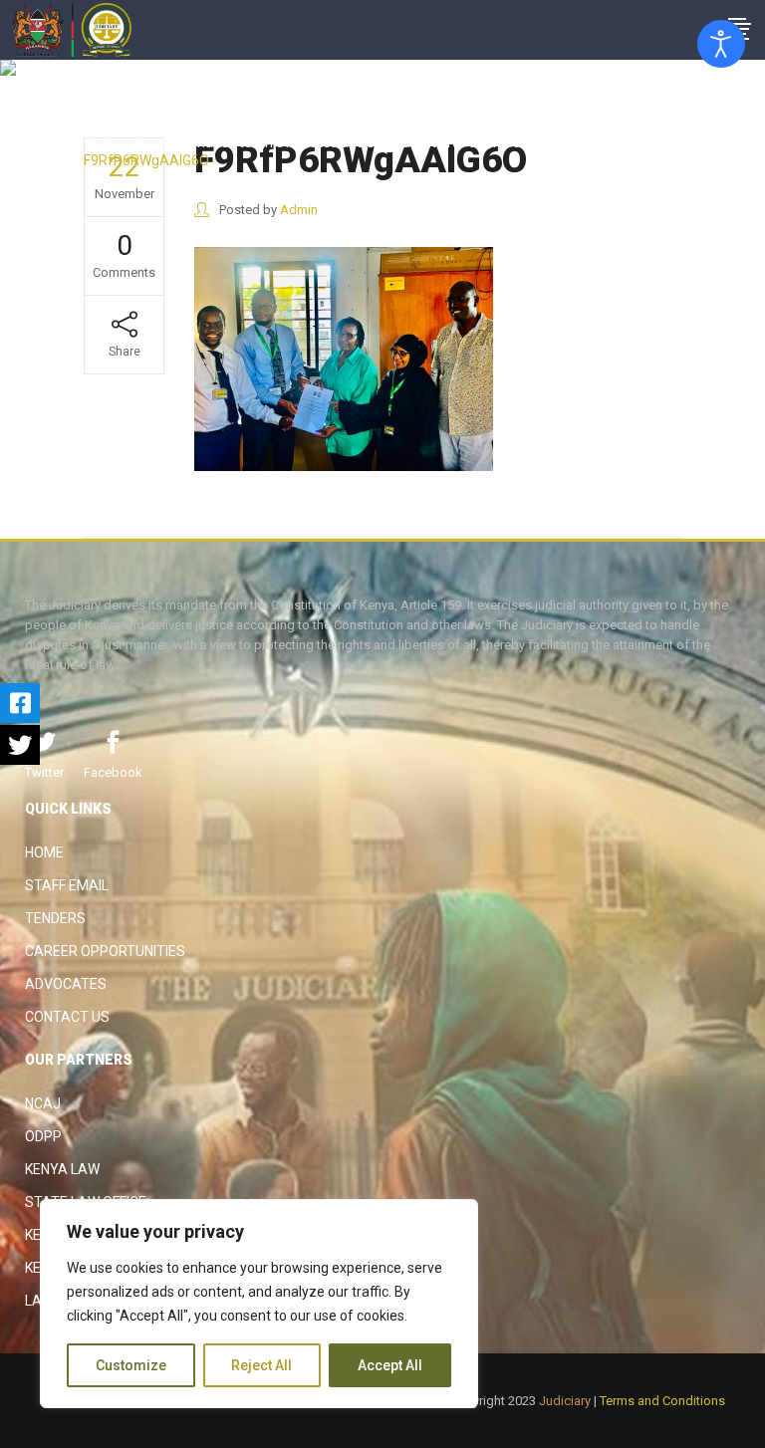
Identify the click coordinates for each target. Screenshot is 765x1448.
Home (44, 852)
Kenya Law (62, 1169)
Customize (131, 1365)
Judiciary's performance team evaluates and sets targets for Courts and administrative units (374, 142)
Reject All (261, 1365)
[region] (259, 1303)
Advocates (66, 984)
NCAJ (43, 1103)
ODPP (43, 1136)
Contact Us (67, 1017)
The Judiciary (126, 124)
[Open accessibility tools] (721, 44)
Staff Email (67, 885)
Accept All (390, 1365)
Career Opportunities (105, 951)
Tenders (55, 918)
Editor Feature (226, 124)
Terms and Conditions (662, 1400)
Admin (299, 209)
